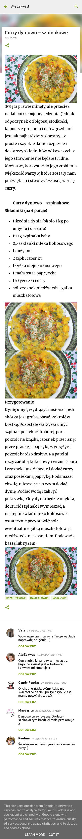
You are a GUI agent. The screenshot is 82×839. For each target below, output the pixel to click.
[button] (7, 45)
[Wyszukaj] (76, 6)
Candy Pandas (28, 682)
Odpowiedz (27, 646)
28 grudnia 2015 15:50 (48, 710)
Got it (54, 835)
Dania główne (39, 598)
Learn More (35, 835)
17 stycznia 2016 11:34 (44, 738)
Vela (21, 630)
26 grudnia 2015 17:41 (39, 630)
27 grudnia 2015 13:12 (53, 682)
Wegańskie (59, 598)
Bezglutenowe (16, 598)
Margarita (26, 710)
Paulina (24, 738)
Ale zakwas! (20, 6)
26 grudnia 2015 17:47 (49, 654)
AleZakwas (26, 654)
